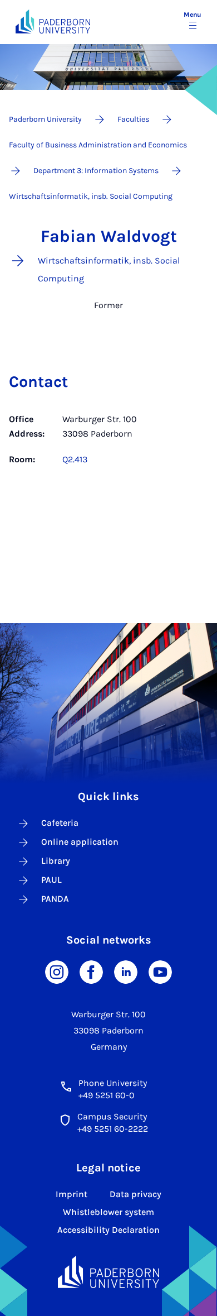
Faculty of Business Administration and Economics (98, 145)
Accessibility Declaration (108, 1229)
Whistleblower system (108, 1212)
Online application (80, 841)
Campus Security (112, 1116)
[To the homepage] (53, 21)
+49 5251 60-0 (106, 1095)
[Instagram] (56, 971)
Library (55, 860)
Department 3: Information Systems (96, 170)
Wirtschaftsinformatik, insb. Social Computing (90, 196)
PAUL (51, 879)
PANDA (55, 898)
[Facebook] (91, 971)
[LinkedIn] (125, 971)
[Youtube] (160, 971)
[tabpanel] (108, 439)
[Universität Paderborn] (109, 1272)
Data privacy (135, 1194)
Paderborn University (45, 119)
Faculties (133, 119)
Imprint (71, 1194)
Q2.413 (74, 459)
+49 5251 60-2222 (112, 1128)
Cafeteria (59, 822)
